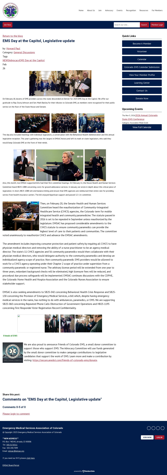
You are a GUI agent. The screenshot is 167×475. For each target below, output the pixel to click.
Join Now (7, 25)
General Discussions (24, 52)
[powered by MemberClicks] (83, 471)
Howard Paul (13, 48)
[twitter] (149, 428)
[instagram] (153, 428)
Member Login (157, 25)
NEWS (6, 60)
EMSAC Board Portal (11, 465)
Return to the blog (13, 35)
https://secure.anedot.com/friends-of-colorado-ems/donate (65, 360)
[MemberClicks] (10, 10)
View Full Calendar (142, 127)
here (30, 458)
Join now (147, 437)
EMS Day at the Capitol (32, 60)
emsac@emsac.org (16, 451)
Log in (159, 437)
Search (144, 25)
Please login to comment (16, 413)
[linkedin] (162, 428)
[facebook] (158, 428)
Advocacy (14, 60)
